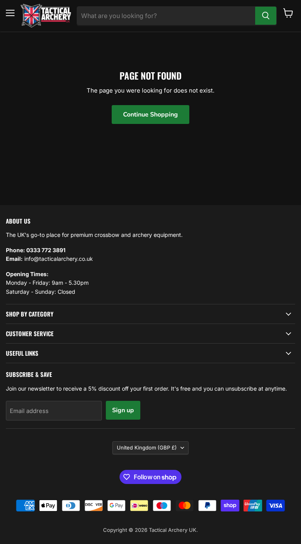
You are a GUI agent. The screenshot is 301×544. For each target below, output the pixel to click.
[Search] (265, 16)
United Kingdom (147, 447)
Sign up (123, 410)
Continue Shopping (150, 114)
